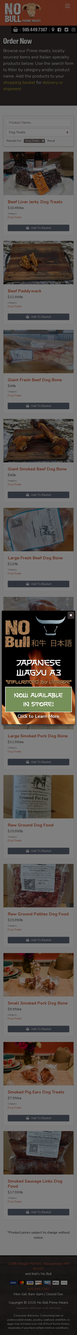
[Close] (71, 615)
